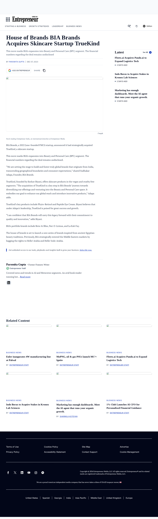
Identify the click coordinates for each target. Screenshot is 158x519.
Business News (74, 26)
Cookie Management (129, 452)
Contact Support (89, 452)
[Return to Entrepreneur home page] (25, 19)
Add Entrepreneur (21, 70)
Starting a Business (15, 26)
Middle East (96, 498)
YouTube (29, 472)
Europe (129, 498)
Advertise (124, 447)
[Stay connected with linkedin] (8, 282)
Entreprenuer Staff (119, 365)
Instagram (35, 472)
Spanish (46, 498)
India (68, 498)
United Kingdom (113, 498)
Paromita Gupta (16, 62)
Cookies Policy (51, 447)
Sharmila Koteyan (69, 416)
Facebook (8, 472)
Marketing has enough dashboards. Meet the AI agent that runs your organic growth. (131, 93)
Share (37, 70)
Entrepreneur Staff (19, 365)
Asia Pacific (80, 498)
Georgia (58, 498)
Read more (25, 276)
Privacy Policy (12, 452)
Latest (119, 52)
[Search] (129, 26)
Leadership (57, 26)
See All (145, 52)
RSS (42, 472)
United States (32, 498)
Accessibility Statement (55, 452)
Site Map (86, 447)
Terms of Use (12, 447)
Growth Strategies (39, 26)
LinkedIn (22, 472)
